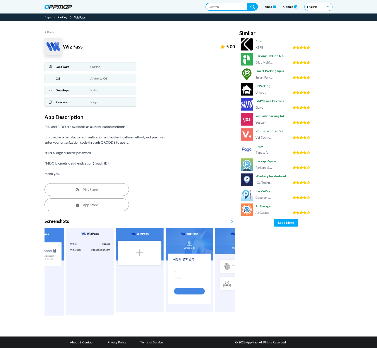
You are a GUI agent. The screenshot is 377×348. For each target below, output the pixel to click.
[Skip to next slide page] (232, 221)
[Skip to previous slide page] (226, 221)
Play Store (90, 189)
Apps (48, 17)
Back (50, 32)
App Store (90, 205)
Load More (286, 222)
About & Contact (82, 342)
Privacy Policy (117, 342)
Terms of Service (151, 342)
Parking (62, 17)
